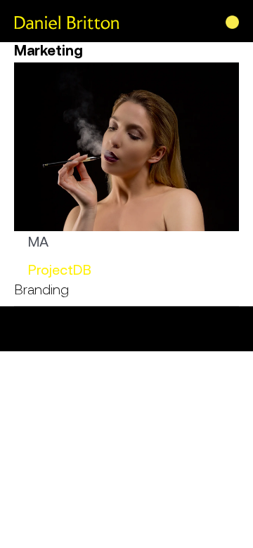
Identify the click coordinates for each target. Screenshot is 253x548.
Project (50, 269)
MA (38, 241)
